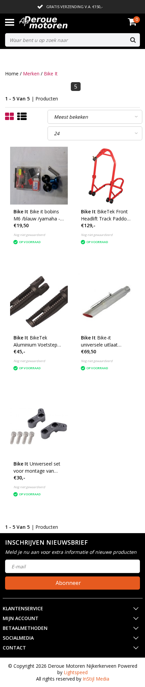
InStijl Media (96, 679)
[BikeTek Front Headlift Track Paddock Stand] (106, 176)
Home (12, 73)
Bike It (51, 73)
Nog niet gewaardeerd (29, 235)
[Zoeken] (133, 40)
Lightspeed (76, 672)
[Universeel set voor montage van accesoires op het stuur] (39, 428)
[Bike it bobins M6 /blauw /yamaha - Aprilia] (39, 176)
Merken (31, 73)
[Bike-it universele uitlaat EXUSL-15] (106, 302)
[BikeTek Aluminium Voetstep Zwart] (39, 302)
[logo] (53, 22)
